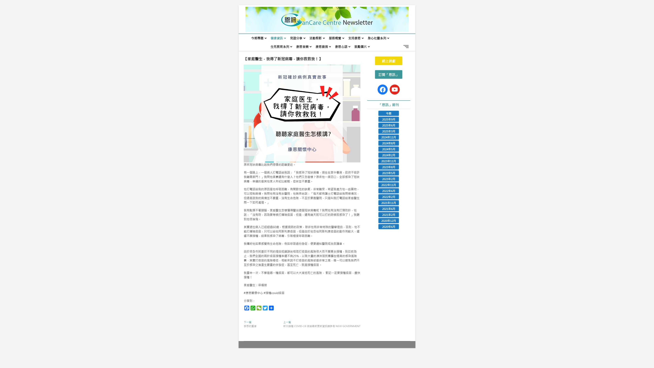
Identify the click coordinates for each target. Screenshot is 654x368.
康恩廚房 (322, 47)
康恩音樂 (302, 47)
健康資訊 (277, 38)
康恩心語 (341, 47)
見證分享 (296, 38)
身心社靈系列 (377, 38)
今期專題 (257, 38)
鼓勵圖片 (360, 47)
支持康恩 (354, 38)
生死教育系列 (280, 47)
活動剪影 (315, 38)
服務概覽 (335, 38)
